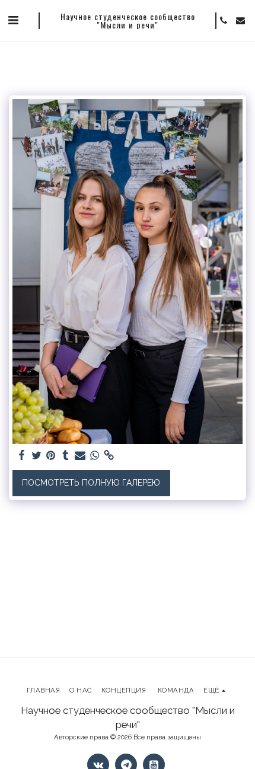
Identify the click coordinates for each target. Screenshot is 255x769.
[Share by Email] (80, 455)
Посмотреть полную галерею (91, 482)
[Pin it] (51, 455)
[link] (109, 455)
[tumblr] (65, 455)
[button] (13, 20)
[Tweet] (36, 455)
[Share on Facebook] (22, 455)
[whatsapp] (95, 455)
